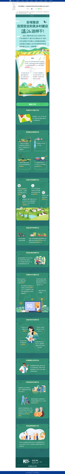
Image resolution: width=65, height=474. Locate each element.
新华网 (14, 9)
